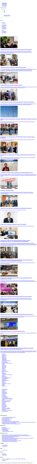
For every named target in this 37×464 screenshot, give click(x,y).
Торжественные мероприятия (7, 398)
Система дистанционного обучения (7, 431)
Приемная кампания (5, 380)
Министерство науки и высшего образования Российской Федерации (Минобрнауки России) (16, 435)
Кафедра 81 (4, 370)
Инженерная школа (5, 371)
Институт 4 (4, 361)
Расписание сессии (7, 15)
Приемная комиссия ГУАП (6, 377)
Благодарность (4, 396)
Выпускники (4, 24)
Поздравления (4, 406)
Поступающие (4, 27)
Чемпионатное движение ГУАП (7, 410)
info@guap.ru (4, 453)
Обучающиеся (4, 25)
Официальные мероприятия (6, 400)
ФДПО (3, 385)
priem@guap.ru (4, 454)
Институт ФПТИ (5, 362)
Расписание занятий (5, 430)
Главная (3, 22)
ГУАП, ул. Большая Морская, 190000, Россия (14, 458)
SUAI (3, 364)
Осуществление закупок (6, 420)
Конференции (4, 392)
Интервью (4, 407)
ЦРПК (3, 384)
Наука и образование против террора (8, 437)
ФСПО (3, 368)
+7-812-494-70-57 (4, 450)
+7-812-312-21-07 (4, 445)
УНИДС (3, 356)
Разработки (4, 402)
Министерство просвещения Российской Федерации (10, 436)
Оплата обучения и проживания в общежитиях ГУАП (10, 421)
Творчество (4, 404)
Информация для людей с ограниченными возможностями (11, 423)
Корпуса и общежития (5, 418)
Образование (4, 31)
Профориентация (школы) (6, 383)
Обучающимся (4, 4)
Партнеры (3, 26)
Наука (3, 30)
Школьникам (4, 2)
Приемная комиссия (5, 429)
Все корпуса (4, 460)
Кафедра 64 (4, 365)
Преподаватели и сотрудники (6, 419)
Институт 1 (4, 355)
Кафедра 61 (4, 381)
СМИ (3, 399)
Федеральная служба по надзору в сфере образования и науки (11, 440)
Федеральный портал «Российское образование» (9, 441)
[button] (2, 9)
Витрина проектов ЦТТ (6, 401)
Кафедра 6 (4, 373)
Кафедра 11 (4, 357)
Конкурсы (4, 391)
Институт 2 (4, 367)
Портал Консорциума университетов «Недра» (9, 439)
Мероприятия (4, 389)
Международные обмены (6, 408)
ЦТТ (3, 372)
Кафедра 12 (4, 358)
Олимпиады (4, 395)
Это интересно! (4, 393)
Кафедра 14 (4, 379)
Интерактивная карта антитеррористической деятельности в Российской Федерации (15, 434)
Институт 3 (4, 369)
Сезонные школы (5, 397)
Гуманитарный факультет (6, 360)
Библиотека (4, 427)
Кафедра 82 (4, 366)
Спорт (3, 390)
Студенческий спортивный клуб (7, 374)
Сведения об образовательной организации (9, 417)
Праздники (4, 409)
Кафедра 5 (4, 382)
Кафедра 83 (4, 359)
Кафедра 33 (4, 376)
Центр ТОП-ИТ (4, 378)
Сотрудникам (4, 5)
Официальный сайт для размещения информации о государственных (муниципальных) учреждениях (17, 438)
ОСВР (3, 375)
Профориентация (5, 411)
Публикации (4, 405)
